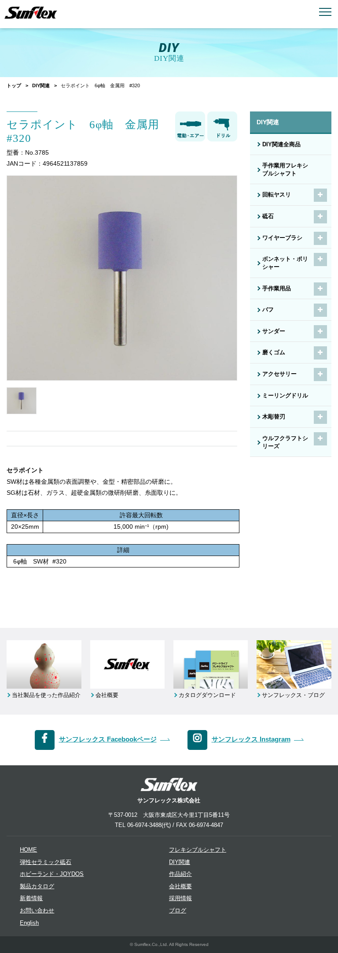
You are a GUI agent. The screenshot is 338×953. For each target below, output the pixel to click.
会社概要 (180, 886)
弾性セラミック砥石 (45, 862)
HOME (28, 850)
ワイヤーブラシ (282, 238)
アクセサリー (279, 374)
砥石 (268, 216)
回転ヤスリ (276, 195)
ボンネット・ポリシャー (285, 263)
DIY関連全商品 (281, 144)
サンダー (273, 331)
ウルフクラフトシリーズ (285, 442)
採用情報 (180, 898)
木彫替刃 (273, 417)
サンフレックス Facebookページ (108, 739)
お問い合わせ (37, 911)
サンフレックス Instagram (251, 739)
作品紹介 (180, 874)
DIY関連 (41, 85)
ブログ (177, 911)
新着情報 (31, 898)
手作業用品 (276, 289)
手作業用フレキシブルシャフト (285, 170)
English (29, 923)
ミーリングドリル (285, 396)
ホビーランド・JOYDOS (52, 874)
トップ (14, 85)
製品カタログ (37, 886)
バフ (268, 310)
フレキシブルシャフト (197, 850)
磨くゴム (273, 352)
